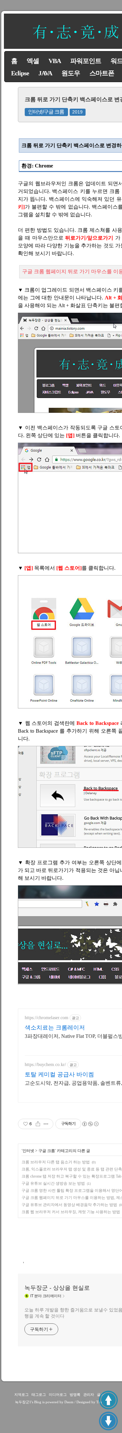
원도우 (70, 73)
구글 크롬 (46, 1150)
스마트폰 (101, 73)
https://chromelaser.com (46, 1017)
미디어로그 (58, 1394)
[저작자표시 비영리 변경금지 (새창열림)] (90, 1123)
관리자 (88, 1394)
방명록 (75, 1394)
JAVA (45, 73)
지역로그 (21, 1394)
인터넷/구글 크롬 (46, 111)
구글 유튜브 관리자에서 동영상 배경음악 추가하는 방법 (69, 1204)
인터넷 (28, 1150)
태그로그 (39, 1394)
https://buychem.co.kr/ (45, 1064)
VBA (54, 60)
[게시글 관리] (46, 1124)
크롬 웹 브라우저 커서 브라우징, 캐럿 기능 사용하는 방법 (70, 1212)
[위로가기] (108, 1400)
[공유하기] (38, 1124)
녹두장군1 (23, 1402)
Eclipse (20, 73)
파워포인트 (85, 60)
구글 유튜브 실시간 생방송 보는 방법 (53, 1183)
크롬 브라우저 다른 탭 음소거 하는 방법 (55, 1162)
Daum (69, 1402)
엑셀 (33, 60)
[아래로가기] (108, 1421)
